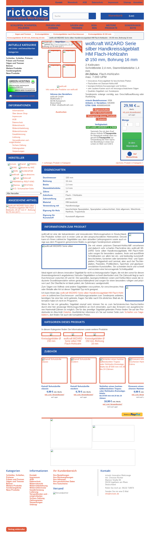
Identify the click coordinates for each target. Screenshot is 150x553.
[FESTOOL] (27, 185)
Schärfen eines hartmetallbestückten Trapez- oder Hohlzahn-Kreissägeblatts (112, 392)
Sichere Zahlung (19, 145)
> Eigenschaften (101, 109)
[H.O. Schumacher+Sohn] (22, 189)
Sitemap (126, 2)
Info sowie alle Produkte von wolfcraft (62, 89)
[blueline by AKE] (26, 168)
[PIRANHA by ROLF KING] (22, 182)
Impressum (112, 2)
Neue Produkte (12, 73)
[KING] (13, 168)
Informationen (19, 105)
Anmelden (138, 2)
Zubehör (67, 312)
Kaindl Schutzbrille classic (50, 387)
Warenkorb (72, 2)
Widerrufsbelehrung (20, 128)
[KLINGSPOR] (26, 171)
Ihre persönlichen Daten (64, 481)
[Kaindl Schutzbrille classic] (54, 370)
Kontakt (58, 2)
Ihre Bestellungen (61, 475)
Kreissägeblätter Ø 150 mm (51, 339)
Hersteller (16, 157)
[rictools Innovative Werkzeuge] (27, 14)
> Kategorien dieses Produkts (101, 116)
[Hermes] (16, 185)
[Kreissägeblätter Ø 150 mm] (51, 334)
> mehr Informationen (101, 113)
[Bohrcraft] (25, 178)
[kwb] (16, 178)
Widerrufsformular (19, 131)
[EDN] (14, 171)
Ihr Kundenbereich (65, 470)
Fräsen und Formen (53, 26)
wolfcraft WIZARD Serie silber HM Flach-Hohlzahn (73, 341)
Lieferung (16, 137)
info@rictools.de (112, 494)
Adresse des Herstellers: (61, 94)
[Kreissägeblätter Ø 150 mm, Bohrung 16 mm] (95, 334)
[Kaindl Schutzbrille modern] (83, 370)
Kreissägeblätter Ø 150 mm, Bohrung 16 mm (94, 341)
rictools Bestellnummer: (96, 101)
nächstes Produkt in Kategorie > (130, 163)
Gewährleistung (18, 134)
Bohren (94, 26)
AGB (84, 2)
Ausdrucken (61, 112)
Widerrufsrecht (18, 125)
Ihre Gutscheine (60, 484)
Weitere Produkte (111, 26)
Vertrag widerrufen (16, 529)
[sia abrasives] (27, 175)
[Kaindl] (21, 164)
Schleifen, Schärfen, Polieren (23, 26)
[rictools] (12, 164)
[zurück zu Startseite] (9, 34)
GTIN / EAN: (90, 105)
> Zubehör (101, 119)
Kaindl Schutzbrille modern (79, 387)
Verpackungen (18, 151)
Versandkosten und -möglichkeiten (19, 141)
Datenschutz (97, 2)
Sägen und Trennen (76, 26)
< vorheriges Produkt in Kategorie (55, 163)
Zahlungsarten (18, 148)
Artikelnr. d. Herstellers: (96, 103)
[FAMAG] (32, 164)
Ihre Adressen (59, 479)
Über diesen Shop (19, 113)
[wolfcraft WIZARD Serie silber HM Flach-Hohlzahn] (73, 334)
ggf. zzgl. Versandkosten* (132, 112)
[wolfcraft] (14, 175)
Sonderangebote (133, 26)
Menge (125, 120)
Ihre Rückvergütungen (63, 477)
